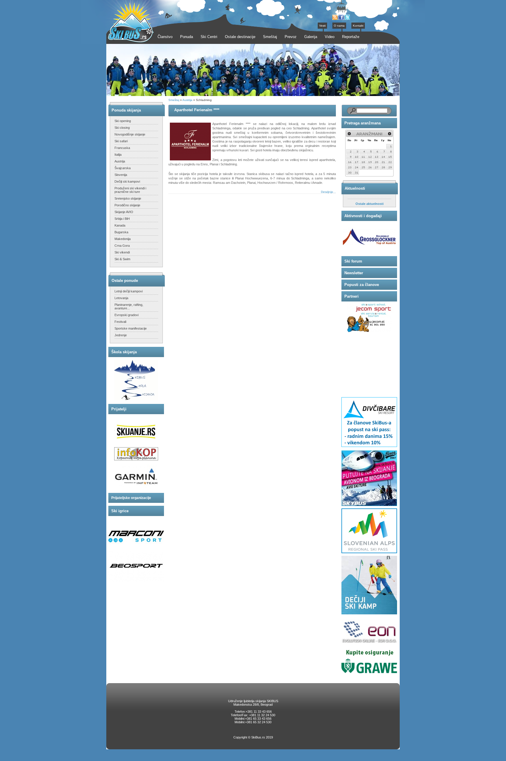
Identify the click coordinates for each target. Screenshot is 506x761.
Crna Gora (122, 245)
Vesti (322, 25)
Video (329, 37)
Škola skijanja (124, 352)
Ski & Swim (122, 259)
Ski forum (353, 261)
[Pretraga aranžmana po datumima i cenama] (369, 175)
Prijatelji (118, 409)
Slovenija (120, 174)
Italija (118, 154)
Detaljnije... (328, 191)
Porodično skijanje (127, 205)
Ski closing (122, 127)
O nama (339, 25)
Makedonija (122, 239)
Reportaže (350, 37)
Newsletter (353, 273)
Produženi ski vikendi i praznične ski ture (130, 189)
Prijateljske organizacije (131, 498)
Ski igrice (120, 511)
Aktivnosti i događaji (363, 216)
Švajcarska (122, 168)
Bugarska (121, 232)
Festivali (120, 321)
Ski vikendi (122, 252)
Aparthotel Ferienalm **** (196, 110)
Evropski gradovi (126, 315)
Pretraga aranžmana (362, 123)
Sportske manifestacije (130, 328)
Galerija (310, 37)
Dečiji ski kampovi (127, 181)
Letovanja (121, 298)
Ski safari (121, 141)
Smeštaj (173, 100)
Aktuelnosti (355, 188)
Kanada (119, 225)
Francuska (122, 148)
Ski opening (122, 121)
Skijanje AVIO (123, 212)
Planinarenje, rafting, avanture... (128, 306)
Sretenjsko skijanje (127, 198)
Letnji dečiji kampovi (128, 291)
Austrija (119, 161)
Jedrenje (120, 335)
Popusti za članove (361, 284)
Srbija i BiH (122, 218)
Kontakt (358, 25)
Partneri (351, 296)
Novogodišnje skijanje (129, 134)
